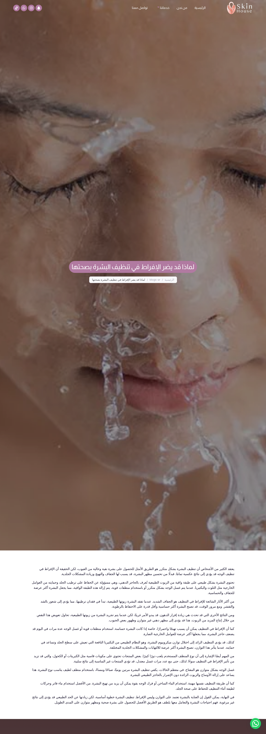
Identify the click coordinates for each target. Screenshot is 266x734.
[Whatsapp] (24, 8)
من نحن (182, 8)
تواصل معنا (140, 8)
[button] (255, 723)
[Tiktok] (16, 8)
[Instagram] (31, 8)
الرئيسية (200, 8)
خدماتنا (164, 8)
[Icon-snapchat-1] (38, 8)
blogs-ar (155, 279)
